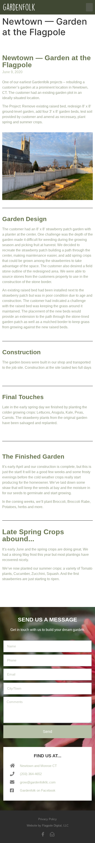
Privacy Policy (47, 819)
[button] (89, 7)
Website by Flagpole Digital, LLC (47, 825)
